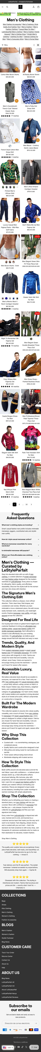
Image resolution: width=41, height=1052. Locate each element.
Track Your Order (8, 952)
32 (27, 504)
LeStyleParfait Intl (8, 986)
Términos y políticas (20, 1042)
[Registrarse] (36, 1023)
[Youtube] (18, 1047)
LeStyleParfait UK (8, 982)
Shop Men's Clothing (9, 838)
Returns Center (7, 956)
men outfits (25, 613)
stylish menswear (30, 577)
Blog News (5, 942)
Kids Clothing (6, 908)
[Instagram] (14, 1047)
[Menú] (2, 6)
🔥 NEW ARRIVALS (8, 13)
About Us (5, 964)
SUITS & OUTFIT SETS (25, 13)
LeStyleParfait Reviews (10, 997)
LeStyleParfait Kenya (9, 993)
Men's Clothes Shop (18, 34)
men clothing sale (11, 682)
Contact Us (6, 960)
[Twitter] (26, 1047)
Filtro (6, 45)
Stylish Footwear (7, 938)
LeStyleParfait (16, 581)
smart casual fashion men (24, 716)
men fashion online (11, 579)
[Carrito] (38, 6)
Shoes (4, 905)
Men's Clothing (7, 912)
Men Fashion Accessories (12, 24)
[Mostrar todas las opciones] (17, 187)
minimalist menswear (21, 653)
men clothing (33, 713)
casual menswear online (30, 682)
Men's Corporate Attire (15, 39)
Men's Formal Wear (32, 39)
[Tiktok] (22, 1047)
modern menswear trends (15, 650)
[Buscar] (7, 6)
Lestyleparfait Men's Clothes (12, 32)
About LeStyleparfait (9, 990)
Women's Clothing (8, 916)
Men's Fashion (27, 27)
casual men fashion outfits (22, 629)
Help (3, 967)
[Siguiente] (31, 504)
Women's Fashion (8, 934)
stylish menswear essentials (11, 631)
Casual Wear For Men (26, 29)
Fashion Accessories (9, 920)
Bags (3, 901)
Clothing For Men (16, 36)
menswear (16, 613)
